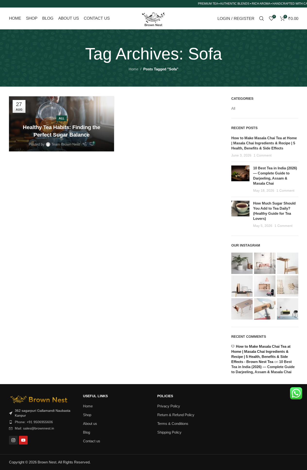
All (61, 118)
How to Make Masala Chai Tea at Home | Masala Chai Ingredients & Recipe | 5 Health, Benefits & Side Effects (264, 143)
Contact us (91, 441)
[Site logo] (153, 18)
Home (133, 69)
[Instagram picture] (242, 263)
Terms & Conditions (172, 423)
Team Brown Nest (65, 144)
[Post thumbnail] (240, 179)
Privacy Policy (168, 406)
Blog (86, 432)
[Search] (261, 18)
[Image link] (39, 398)
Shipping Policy (169, 432)
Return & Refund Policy (175, 415)
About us (90, 423)
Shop (87, 415)
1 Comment (263, 155)
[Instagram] (13, 440)
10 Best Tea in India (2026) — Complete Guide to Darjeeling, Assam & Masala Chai (263, 367)
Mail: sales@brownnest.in (34, 428)
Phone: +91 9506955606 (34, 422)
